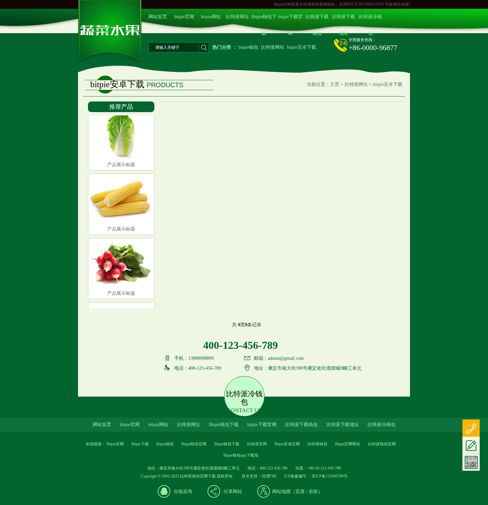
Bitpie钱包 (165, 444)
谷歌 (313, 491)
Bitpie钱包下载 (264, 19)
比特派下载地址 (343, 19)
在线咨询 (183, 491)
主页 (334, 84)
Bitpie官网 (115, 444)
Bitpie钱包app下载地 (240, 455)
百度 (300, 491)
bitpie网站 (211, 16)
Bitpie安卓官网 (287, 444)
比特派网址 (237, 16)
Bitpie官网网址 (347, 444)
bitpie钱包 (248, 47)
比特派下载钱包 (317, 19)
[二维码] (471, 462)
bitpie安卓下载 (301, 47)
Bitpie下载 (140, 444)
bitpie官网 (184, 16)
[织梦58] (269, 476)
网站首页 (157, 16)
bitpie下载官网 (290, 19)
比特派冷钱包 (370, 19)
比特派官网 (257, 444)
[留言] (471, 445)
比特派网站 (272, 47)
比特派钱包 (317, 444)
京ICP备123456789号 (329, 476)
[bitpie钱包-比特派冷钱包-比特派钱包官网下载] (109, 60)
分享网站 (232, 491)
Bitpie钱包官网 (193, 444)
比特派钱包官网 (382, 444)
